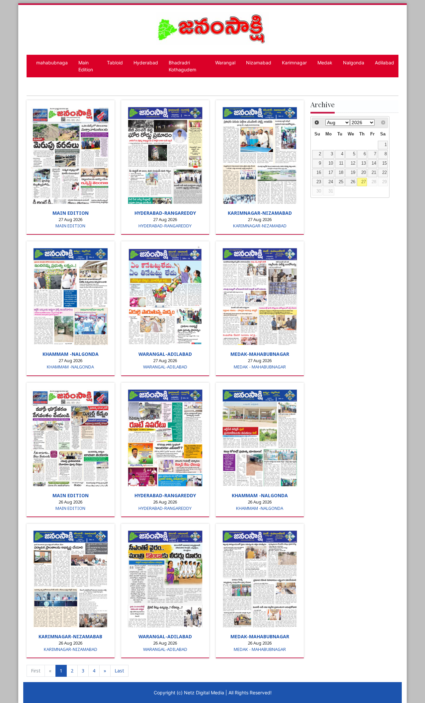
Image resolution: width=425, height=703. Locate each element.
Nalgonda (353, 62)
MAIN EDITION (70, 213)
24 (330, 182)
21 (374, 172)
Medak (324, 62)
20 (363, 172)
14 (374, 163)
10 (330, 163)
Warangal (225, 62)
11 (341, 163)
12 (353, 163)
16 (318, 172)
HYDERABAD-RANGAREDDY (165, 213)
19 (353, 172)
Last (119, 670)
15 (384, 163)
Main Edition (85, 66)
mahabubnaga (52, 62)
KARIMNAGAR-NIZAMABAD (260, 213)
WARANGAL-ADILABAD (165, 354)
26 (353, 182)
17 (330, 172)
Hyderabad (145, 62)
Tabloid (115, 62)
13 (363, 163)
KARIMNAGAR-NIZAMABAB (70, 636)
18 (341, 172)
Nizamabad (258, 62)
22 (384, 172)
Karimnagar (294, 62)
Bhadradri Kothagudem (182, 66)
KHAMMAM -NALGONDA (70, 354)
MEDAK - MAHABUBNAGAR (260, 367)
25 (341, 182)
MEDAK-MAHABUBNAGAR (259, 354)
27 (363, 182)
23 (318, 182)
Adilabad (384, 62)
